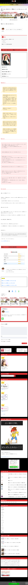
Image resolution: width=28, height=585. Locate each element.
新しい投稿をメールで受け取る (6, 341)
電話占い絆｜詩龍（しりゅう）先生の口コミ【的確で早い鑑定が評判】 (9, 561)
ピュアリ (2, 520)
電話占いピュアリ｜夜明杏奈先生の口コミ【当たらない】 (16, 494)
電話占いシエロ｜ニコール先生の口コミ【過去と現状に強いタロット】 (9, 565)
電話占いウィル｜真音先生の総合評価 (7, 44)
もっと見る (3, 414)
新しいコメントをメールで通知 (6, 339)
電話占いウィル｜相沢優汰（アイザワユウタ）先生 (9, 280)
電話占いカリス (10, 480)
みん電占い (2, 509)
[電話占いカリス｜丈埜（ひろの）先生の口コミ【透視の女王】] (14, 481)
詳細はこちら (3, 389)
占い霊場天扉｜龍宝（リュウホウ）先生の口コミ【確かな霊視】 (17, 496)
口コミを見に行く (14, 583)
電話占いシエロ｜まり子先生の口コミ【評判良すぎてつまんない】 (17, 492)
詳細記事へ (3, 370)
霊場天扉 (2, 532)
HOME (14, 581)
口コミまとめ (4, 42)
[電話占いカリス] (14, 479)
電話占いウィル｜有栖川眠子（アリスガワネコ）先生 (9, 285)
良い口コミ (4, 41)
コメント (2, 326)
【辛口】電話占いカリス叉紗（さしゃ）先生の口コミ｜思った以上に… (17, 475)
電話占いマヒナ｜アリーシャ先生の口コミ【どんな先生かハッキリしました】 (17, 490)
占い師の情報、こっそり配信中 (14, 4)
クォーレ (2, 515)
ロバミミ (2, 527)
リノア (2, 525)
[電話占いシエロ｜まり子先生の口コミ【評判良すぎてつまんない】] (14, 491)
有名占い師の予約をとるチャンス (5, 456)
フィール (2, 522)
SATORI (2, 507)
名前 (1, 336)
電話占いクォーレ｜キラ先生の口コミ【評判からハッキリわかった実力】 (17, 478)
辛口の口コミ (4, 40)
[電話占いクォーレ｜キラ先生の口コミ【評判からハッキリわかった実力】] (14, 476)
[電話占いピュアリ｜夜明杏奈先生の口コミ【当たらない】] (14, 493)
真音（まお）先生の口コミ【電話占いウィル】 (8, 39)
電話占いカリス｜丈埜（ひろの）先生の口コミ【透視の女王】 (16, 482)
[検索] (15, 376)
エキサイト (2, 512)
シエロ (2, 517)
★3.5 (4, 295)
